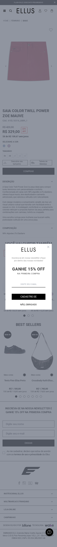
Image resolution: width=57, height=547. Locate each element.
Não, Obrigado (28, 304)
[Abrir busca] (10, 10)
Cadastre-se (28, 296)
